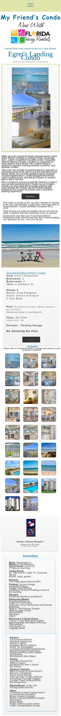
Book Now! (30, 196)
